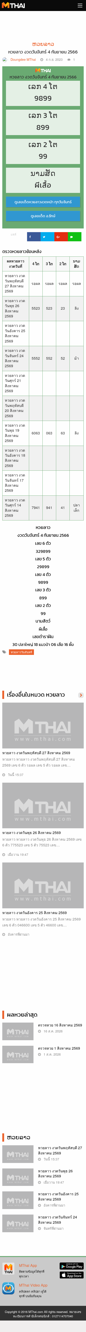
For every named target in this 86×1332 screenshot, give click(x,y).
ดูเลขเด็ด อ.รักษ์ (43, 216)
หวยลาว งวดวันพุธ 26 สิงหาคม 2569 (15, 308)
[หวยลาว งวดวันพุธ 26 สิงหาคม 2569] (43, 812)
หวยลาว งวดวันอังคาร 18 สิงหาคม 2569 (15, 458)
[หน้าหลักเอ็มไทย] (13, 4)
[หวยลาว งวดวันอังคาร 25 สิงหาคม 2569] (43, 892)
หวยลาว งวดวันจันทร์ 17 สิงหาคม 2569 (15, 482)
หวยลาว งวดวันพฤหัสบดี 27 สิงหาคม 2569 (15, 283)
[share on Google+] (61, 236)
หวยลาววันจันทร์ (21, 652)
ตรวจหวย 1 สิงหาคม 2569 (59, 1048)
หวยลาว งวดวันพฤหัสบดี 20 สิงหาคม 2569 (15, 408)
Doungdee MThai (23, 59)
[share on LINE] (74, 236)
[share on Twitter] (47, 236)
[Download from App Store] (72, 1274)
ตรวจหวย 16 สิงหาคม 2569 (60, 1025)
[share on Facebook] (34, 236)
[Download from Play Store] (72, 1265)
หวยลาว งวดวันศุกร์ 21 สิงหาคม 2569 (15, 383)
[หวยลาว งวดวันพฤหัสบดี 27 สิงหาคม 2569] (43, 732)
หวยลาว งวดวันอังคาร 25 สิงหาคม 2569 (15, 333)
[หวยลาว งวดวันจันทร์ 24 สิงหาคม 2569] (17, 1225)
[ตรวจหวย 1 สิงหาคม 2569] (17, 1056)
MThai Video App (33, 1285)
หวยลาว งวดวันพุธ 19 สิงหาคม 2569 (15, 433)
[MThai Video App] (8, 1287)
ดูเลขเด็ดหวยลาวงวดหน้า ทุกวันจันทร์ (43, 202)
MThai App (28, 1265)
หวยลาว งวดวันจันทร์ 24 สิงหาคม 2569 (15, 358)
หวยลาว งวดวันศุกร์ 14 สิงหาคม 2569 (15, 507)
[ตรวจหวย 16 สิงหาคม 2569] (17, 1033)
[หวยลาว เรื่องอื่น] (81, 695)
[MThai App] (8, 1268)
